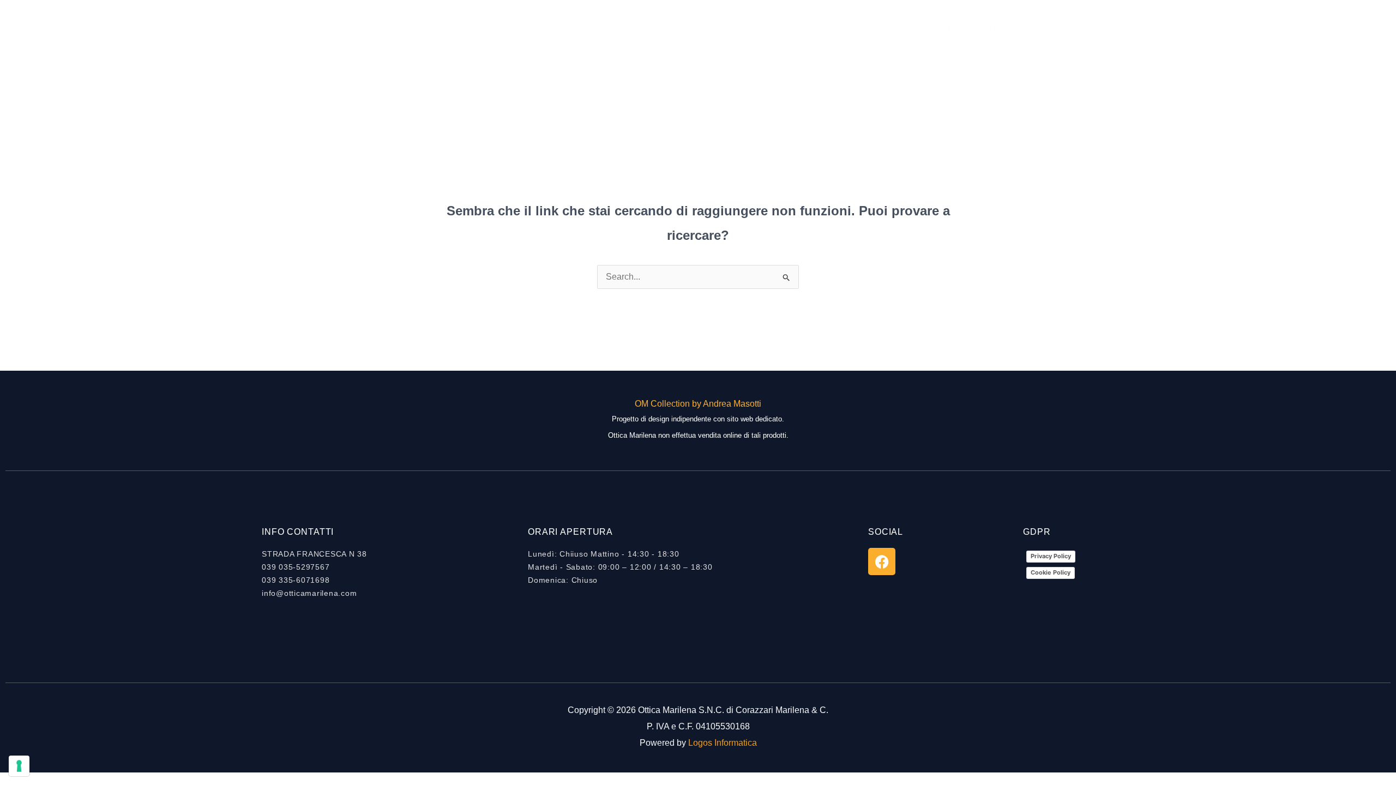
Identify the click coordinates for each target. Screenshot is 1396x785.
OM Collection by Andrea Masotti (698, 403)
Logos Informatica (722, 742)
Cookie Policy (1050, 572)
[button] (975, 28)
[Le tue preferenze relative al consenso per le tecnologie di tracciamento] (19, 766)
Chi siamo (651, 27)
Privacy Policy (1051, 556)
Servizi (703, 27)
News (746, 27)
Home (600, 27)
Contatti (791, 27)
